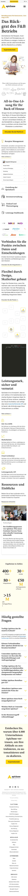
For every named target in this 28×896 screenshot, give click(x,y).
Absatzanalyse (14, 811)
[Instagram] (12, 787)
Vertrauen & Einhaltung (14, 886)
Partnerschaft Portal (14, 891)
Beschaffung (14, 809)
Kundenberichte (14, 840)
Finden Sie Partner (14, 868)
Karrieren (14, 870)
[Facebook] (15, 787)
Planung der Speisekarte (14, 821)
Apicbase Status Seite (14, 881)
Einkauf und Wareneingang (12, 205)
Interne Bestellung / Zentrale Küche (14, 816)
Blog (14, 844)
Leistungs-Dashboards (15, 213)
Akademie (14, 879)
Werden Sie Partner (14, 865)
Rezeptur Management (14, 141)
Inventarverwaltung (14, 197)
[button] (14, 141)
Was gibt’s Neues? (14, 889)
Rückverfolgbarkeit (14, 826)
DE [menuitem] (24, 1)
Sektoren (14, 842)
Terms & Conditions (14, 797)
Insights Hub (14, 823)
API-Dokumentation (14, 884)
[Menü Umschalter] (25, 6)
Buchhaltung (14, 828)
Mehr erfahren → (6, 156)
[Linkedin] (10, 787)
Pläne (14, 858)
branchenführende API (15, 404)
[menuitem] (25, 1)
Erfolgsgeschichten (14, 847)
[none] (25, 1)
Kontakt (14, 860)
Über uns (14, 863)
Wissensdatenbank (14, 852)
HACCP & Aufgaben (14, 814)
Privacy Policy (14, 800)
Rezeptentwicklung (14, 807)
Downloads (14, 849)
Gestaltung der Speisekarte (11, 189)
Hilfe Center (14, 877)
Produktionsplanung (14, 819)
